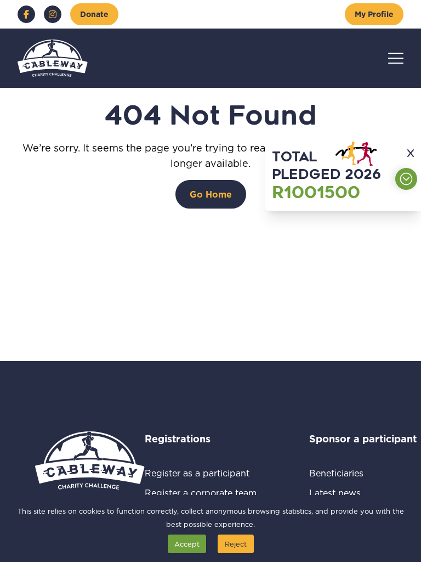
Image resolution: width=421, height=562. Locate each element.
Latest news (347, 492)
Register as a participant (201, 473)
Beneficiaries (349, 473)
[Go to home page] (53, 58)
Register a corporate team (201, 492)
